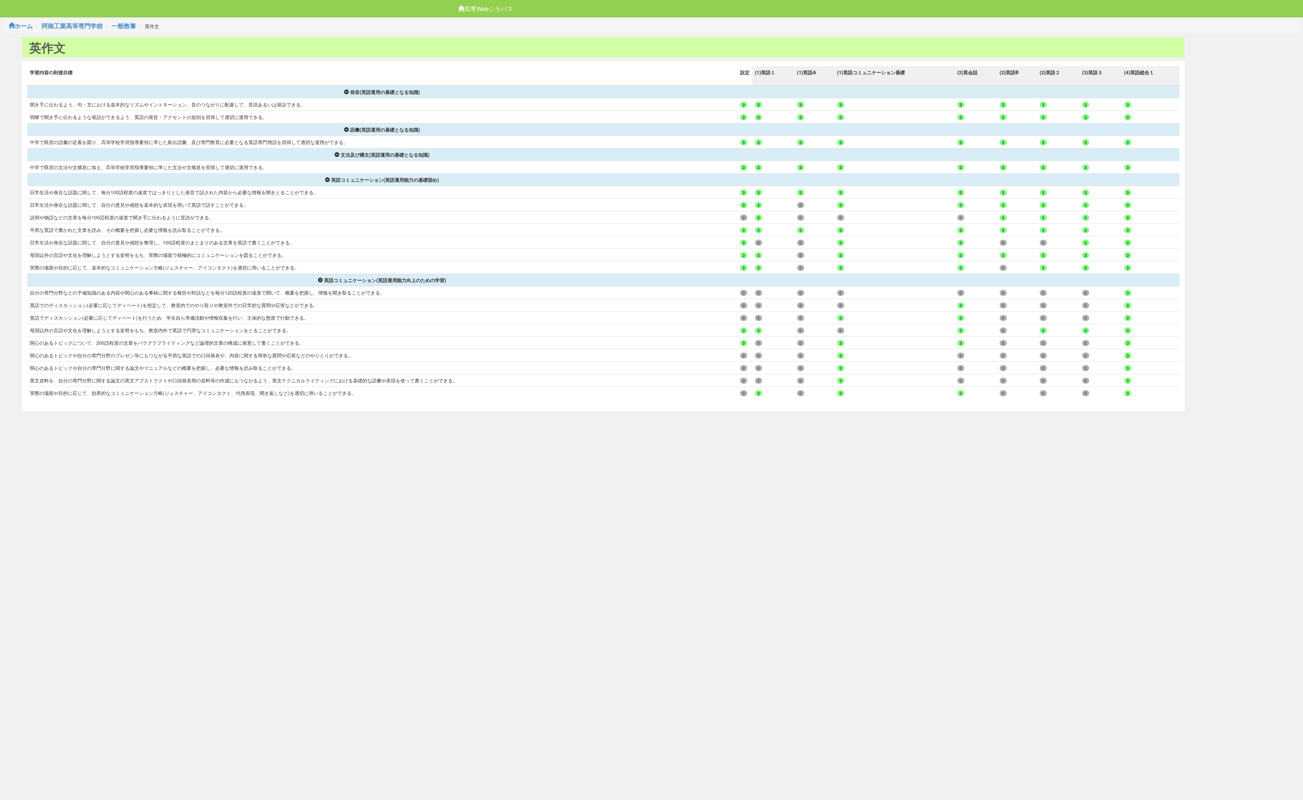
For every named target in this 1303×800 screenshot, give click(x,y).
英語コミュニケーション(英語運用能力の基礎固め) (385, 179)
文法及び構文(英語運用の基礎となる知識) (385, 154)
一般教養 (124, 25)
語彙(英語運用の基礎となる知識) (385, 129)
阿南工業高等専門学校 (72, 25)
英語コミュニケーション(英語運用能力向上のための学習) (385, 280)
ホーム (24, 25)
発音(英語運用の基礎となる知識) (385, 91)
